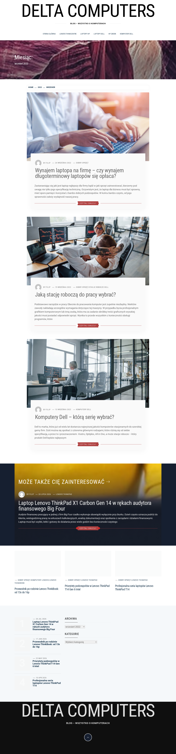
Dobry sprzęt (82, 163)
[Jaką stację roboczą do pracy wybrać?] (88, 250)
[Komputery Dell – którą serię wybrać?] (88, 373)
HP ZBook (112, 34)
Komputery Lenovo (40, 580)
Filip (48, 163)
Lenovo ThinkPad (64, 494)
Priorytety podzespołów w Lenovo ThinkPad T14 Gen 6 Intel (46, 664)
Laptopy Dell (99, 34)
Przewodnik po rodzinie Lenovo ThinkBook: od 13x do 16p (46, 644)
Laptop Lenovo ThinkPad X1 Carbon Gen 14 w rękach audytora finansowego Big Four (84, 506)
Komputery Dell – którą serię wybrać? (74, 417)
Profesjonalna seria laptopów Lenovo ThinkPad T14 (47, 683)
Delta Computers (88, 10)
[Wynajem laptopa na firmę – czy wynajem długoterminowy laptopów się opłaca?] (88, 126)
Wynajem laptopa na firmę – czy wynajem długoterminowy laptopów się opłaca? (79, 173)
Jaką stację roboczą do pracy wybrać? (75, 294)
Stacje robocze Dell (99, 287)
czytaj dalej (87, 203)
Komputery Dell (126, 34)
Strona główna (49, 34)
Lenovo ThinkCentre (68, 34)
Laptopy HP (85, 34)
